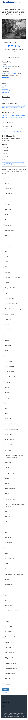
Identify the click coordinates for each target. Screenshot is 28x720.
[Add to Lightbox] (8, 46)
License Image (17, 164)
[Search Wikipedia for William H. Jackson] (14, 68)
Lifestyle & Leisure (6, 128)
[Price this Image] (16, 46)
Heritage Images (7, 697)
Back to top (5, 692)
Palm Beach (14, 107)
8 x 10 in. (4, 85)
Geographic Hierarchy (9, 103)
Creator (4, 64)
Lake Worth (21, 117)
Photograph (5, 89)
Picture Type (6, 97)
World (3, 106)
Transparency (5, 92)
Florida (8, 107)
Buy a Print (6, 164)
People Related (6, 71)
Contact (5, 706)
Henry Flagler (5, 77)
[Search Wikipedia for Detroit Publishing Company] (18, 75)
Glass (3, 87)
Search (5, 689)
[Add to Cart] (12, 46)
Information (6, 702)
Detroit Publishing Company (9, 73)
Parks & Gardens (18, 131)
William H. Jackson (6, 66)
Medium (5, 83)
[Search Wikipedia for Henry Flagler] (6, 79)
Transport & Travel (17, 128)
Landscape (4, 99)
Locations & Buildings (7, 131)
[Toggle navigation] (4, 5)
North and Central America (13, 106)
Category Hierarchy (8, 126)
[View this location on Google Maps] (3, 109)
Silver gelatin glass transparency (10, 91)
